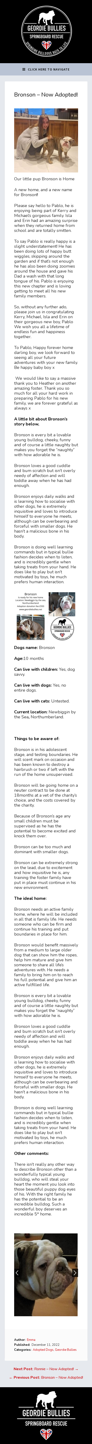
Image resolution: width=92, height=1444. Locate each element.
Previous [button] (17, 1273)
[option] (46, 1274)
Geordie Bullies (66, 1350)
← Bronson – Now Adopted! (46, 1377)
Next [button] (75, 1273)
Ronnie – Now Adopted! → (46, 1369)
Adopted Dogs (43, 1350)
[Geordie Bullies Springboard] (46, 59)
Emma (31, 1340)
